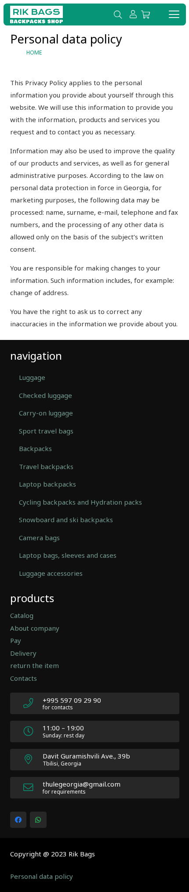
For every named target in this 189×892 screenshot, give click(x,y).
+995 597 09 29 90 (72, 700)
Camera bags (39, 537)
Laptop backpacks (47, 484)
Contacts (23, 678)
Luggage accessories (51, 573)
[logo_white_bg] (36, 14)
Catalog (21, 615)
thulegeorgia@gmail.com (81, 784)
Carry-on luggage (46, 412)
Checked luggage (45, 395)
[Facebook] (18, 820)
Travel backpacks (46, 466)
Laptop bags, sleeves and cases (67, 555)
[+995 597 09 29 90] (33, 703)
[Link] (133, 14)
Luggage (32, 377)
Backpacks (35, 448)
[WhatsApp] (38, 820)
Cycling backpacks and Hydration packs (80, 502)
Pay (15, 640)
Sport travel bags (46, 430)
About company (34, 628)
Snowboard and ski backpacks (66, 519)
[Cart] (145, 14)
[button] (118, 14)
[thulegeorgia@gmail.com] (33, 788)
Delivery (23, 653)
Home (34, 52)
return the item (34, 665)
